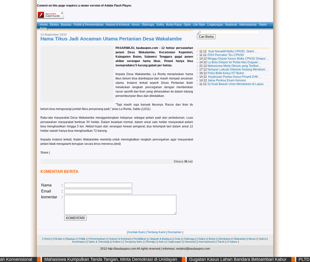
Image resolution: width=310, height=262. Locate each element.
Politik (82, 238)
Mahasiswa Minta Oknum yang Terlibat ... (234, 66)
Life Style (199, 24)
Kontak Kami (136, 232)
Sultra (160, 24)
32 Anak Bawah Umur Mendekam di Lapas (235, 84)
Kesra (136, 24)
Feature (232, 241)
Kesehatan (78, 241)
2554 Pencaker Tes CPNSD (225, 55)
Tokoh (263, 24)
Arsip (43, 28)
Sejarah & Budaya (160, 238)
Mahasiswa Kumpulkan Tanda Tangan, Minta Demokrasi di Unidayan (107, 259)
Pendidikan (139, 238)
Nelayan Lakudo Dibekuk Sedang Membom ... (238, 69)
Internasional (247, 24)
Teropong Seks (133, 241)
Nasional (231, 24)
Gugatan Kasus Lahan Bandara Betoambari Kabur (235, 259)
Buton (212, 238)
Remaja (150, 241)
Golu (177, 238)
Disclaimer (175, 232)
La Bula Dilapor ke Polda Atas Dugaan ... (234, 62)
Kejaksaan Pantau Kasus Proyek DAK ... (234, 76)
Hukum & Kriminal (118, 24)
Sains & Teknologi (98, 241)
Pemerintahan (97, 238)
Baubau (66, 24)
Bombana (224, 238)
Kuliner (117, 241)
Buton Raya (174, 24)
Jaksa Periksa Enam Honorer (227, 80)
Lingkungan (215, 24)
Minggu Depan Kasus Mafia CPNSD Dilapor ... (238, 58)
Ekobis (54, 24)
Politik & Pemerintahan (89, 24)
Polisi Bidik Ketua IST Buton (226, 73)
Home (44, 24)
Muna (251, 238)
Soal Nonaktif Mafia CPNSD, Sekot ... (232, 51)
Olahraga (148, 24)
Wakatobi (239, 238)
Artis (161, 241)
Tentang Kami (156, 232)
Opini (187, 24)
